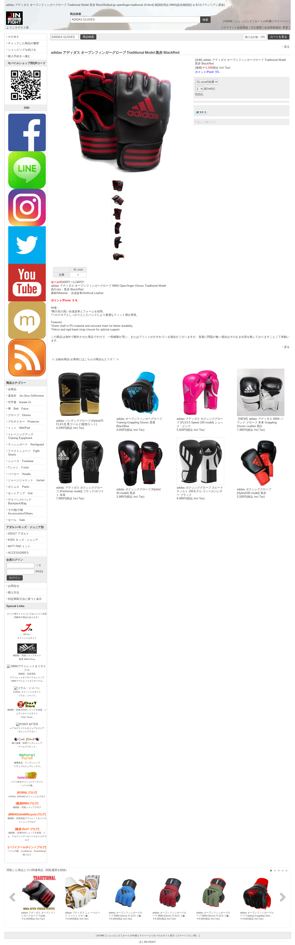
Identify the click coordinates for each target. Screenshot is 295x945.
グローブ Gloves (19, 415)
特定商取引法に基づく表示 (25, 599)
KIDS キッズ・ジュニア (23, 539)
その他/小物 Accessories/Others (20, 511)
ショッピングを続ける (22, 49)
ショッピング (243, 21)
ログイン (229, 27)
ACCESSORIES (18, 552)
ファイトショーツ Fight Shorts (24, 452)
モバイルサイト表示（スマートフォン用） (175, 935)
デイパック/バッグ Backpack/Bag (21, 501)
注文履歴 (256, 27)
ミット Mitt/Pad (19, 427)
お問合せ (13, 586)
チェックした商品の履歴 (23, 43)
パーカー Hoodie (19, 474)
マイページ (281, 21)
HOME (228, 21)
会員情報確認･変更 (276, 27)
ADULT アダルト (18, 533)
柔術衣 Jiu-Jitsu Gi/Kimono (26, 395)
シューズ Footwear (20, 461)
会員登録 (242, 27)
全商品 (12, 389)
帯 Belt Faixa (18, 408)
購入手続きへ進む (19, 56)
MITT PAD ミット (19, 546)
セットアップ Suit (20, 493)
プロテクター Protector (23, 421)
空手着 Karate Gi (19, 402)
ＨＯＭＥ (13, 36)
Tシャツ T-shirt (18, 467)
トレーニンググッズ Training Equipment (22, 436)
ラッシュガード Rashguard (26, 444)
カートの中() (263, 21)
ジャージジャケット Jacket (26, 480)
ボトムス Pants (18, 486)
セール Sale (16, 520)
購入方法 (13, 592)
